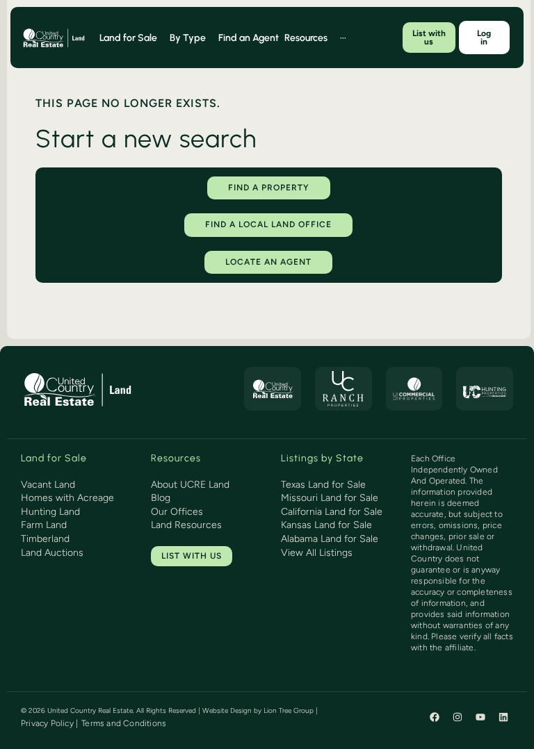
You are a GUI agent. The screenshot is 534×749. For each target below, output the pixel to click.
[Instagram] (457, 717)
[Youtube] (480, 717)
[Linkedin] (503, 717)
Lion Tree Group (289, 710)
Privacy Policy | (49, 723)
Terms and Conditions (123, 723)
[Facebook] (434, 717)
